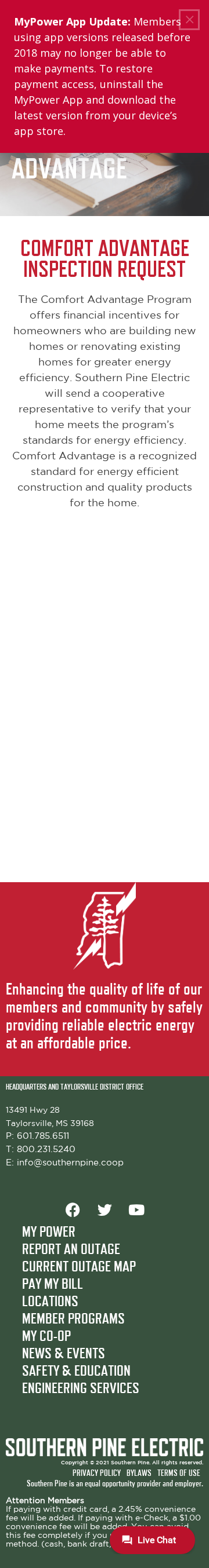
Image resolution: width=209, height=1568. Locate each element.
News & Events (63, 1354)
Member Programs (73, 1319)
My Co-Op (46, 1336)
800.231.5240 (46, 1149)
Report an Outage (71, 1250)
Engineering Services (80, 1389)
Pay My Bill (52, 1284)
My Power (48, 1232)
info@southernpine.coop (70, 1163)
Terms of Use (178, 1473)
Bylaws (139, 1473)
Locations (50, 1302)
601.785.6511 (43, 1136)
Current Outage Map (79, 1267)
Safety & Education (76, 1371)
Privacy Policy (97, 1473)
